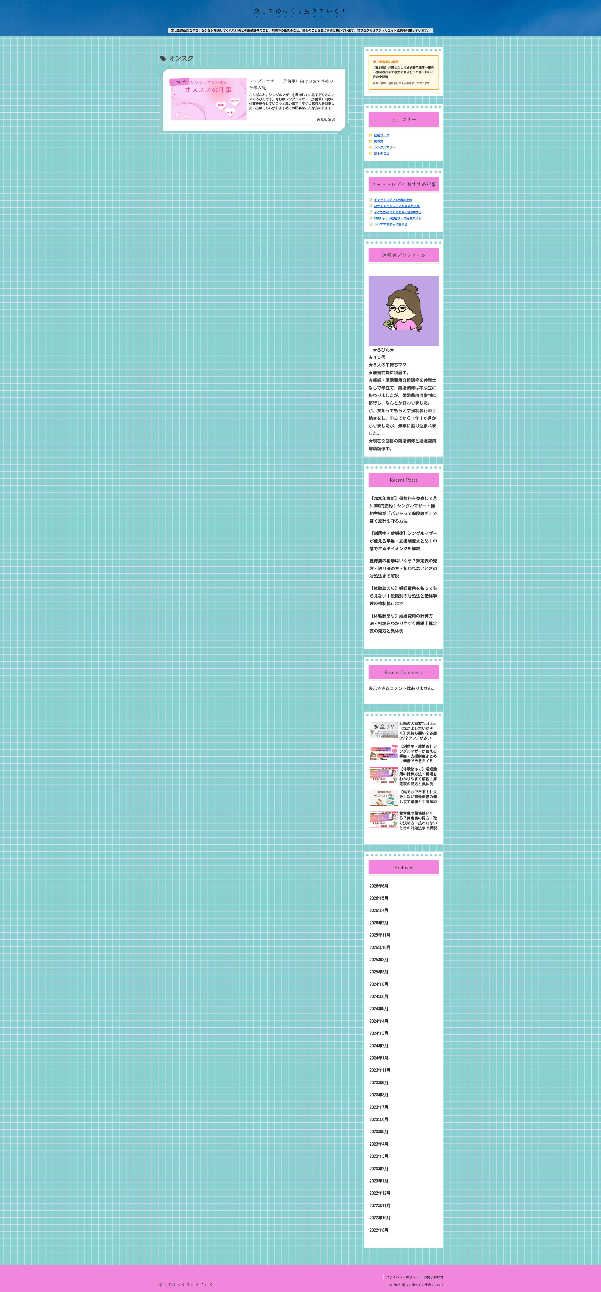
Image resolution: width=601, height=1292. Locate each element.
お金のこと (381, 153)
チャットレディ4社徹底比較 (393, 200)
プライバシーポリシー (402, 1277)
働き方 (378, 141)
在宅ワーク (381, 135)
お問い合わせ (433, 1277)
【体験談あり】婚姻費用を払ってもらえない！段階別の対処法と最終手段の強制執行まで (403, 596)
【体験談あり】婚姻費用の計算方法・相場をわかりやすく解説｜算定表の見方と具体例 (403, 623)
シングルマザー (384, 147)
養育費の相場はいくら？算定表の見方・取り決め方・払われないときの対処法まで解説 (403, 568)
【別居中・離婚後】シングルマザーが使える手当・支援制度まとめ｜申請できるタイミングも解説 (403, 541)
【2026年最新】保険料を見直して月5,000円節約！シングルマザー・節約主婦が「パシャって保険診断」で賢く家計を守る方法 (403, 509)
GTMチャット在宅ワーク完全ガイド (398, 218)
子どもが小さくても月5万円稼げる (397, 212)
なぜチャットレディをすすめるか (397, 206)
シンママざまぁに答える (391, 224)
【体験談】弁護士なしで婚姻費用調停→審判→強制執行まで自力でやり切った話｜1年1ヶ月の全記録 (403, 72)
